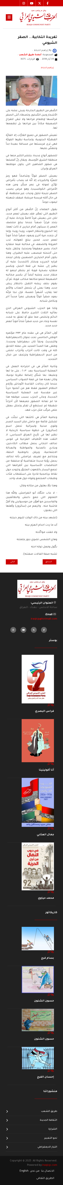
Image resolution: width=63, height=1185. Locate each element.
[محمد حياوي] (38, 866)
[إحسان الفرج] (38, 1058)
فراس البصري (44, 711)
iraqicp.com (49, 1165)
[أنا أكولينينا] (38, 740)
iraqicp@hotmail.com (44, 619)
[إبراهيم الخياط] (55, 51)
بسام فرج (47, 958)
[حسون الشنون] (38, 979)
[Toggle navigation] (9, 17)
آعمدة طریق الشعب (30, 55)
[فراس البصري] (38, 679)
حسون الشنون (44, 1001)
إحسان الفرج (45, 1077)
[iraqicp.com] (34, 17)
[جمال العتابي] (38, 802)
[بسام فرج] (38, 938)
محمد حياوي (46, 898)
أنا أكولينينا (46, 770)
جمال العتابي (45, 834)
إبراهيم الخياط (47, 68)
